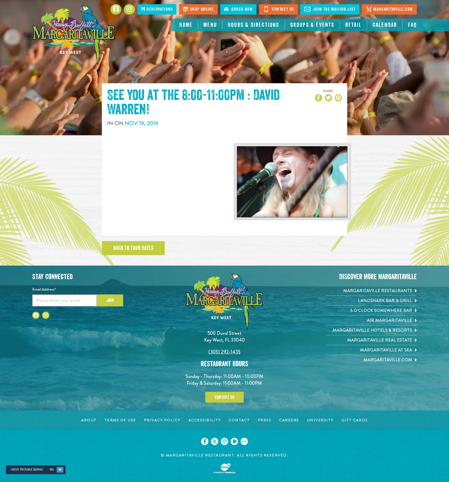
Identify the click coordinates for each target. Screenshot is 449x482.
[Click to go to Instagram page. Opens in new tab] (45, 315)
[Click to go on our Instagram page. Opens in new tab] (224, 441)
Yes (52, 469)
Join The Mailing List (333, 9)
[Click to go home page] (73, 35)
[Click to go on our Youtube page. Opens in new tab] (234, 441)
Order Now (241, 9)
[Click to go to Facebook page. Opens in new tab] (35, 315)
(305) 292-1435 (224, 351)
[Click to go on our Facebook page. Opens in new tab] (204, 441)
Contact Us (282, 9)
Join (110, 300)
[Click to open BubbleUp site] (224, 468)
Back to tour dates (133, 248)
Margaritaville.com (393, 9)
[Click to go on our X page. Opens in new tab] (214, 441)
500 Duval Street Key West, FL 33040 (224, 336)
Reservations (159, 9)
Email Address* (44, 289)
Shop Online (201, 9)
